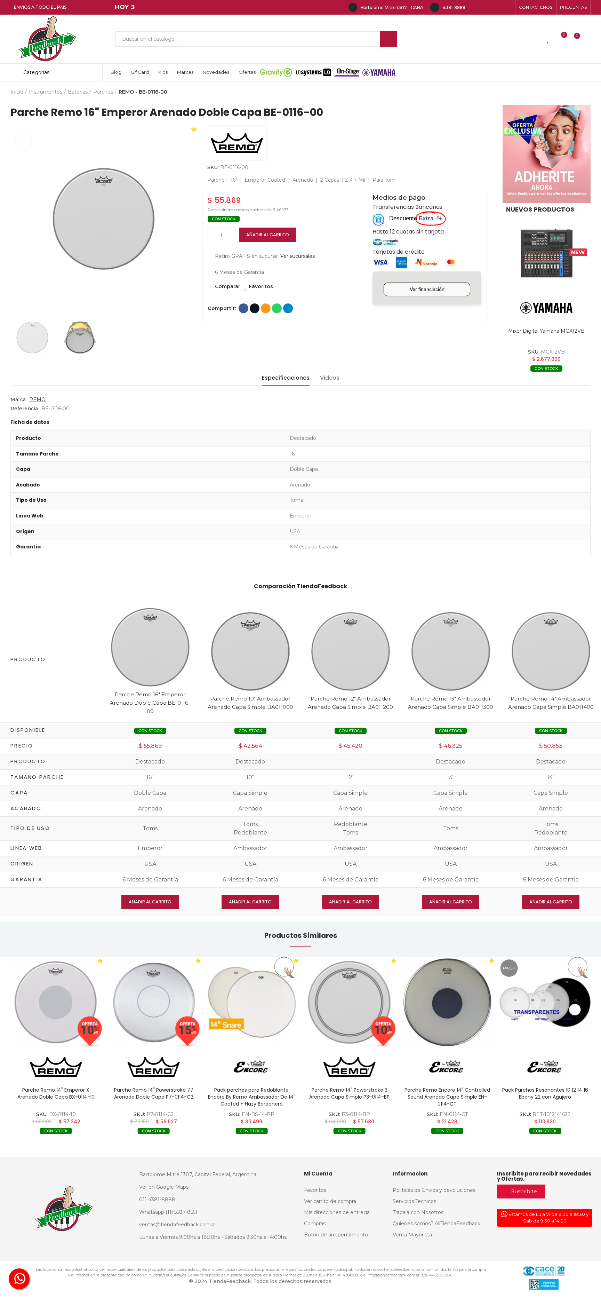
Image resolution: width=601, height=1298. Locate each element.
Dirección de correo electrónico (266, 308)
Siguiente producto (585, 92)
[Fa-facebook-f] (474, 7)
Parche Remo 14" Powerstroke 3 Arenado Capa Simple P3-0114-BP (349, 1093)
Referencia (24, 408)
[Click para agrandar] (23, 142)
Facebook (243, 308)
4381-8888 (454, 7)
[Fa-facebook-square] (496, 7)
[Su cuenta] (588, 39)
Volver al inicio (576, 92)
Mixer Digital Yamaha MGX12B (546, 331)
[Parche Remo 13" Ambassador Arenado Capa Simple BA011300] (451, 651)
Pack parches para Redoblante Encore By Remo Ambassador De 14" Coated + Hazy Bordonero (251, 1096)
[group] (56, 1002)
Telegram (288, 308)
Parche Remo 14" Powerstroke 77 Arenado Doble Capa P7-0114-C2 (153, 1093)
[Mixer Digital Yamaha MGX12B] (546, 253)
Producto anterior (568, 92)
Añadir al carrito (267, 234)
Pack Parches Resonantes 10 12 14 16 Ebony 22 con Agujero (545, 1093)
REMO (37, 399)
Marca (18, 399)
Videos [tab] (329, 378)
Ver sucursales (297, 256)
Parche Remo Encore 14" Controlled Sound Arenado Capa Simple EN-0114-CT (447, 1096)
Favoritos (261, 286)
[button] (535, 7)
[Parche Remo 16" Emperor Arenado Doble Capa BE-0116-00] (150, 646)
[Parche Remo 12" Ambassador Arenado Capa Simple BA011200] (350, 651)
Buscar (388, 39)
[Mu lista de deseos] (548, 39)
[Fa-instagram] (485, 7)
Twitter (254, 308)
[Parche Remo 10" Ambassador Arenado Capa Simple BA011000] (250, 651)
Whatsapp (277, 308)
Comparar (227, 286)
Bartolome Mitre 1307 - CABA (392, 7)
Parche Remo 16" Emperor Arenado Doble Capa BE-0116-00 (150, 702)
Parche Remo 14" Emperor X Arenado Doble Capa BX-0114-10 (56, 1093)
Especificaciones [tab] (286, 378)
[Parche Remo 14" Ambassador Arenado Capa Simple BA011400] (551, 651)
